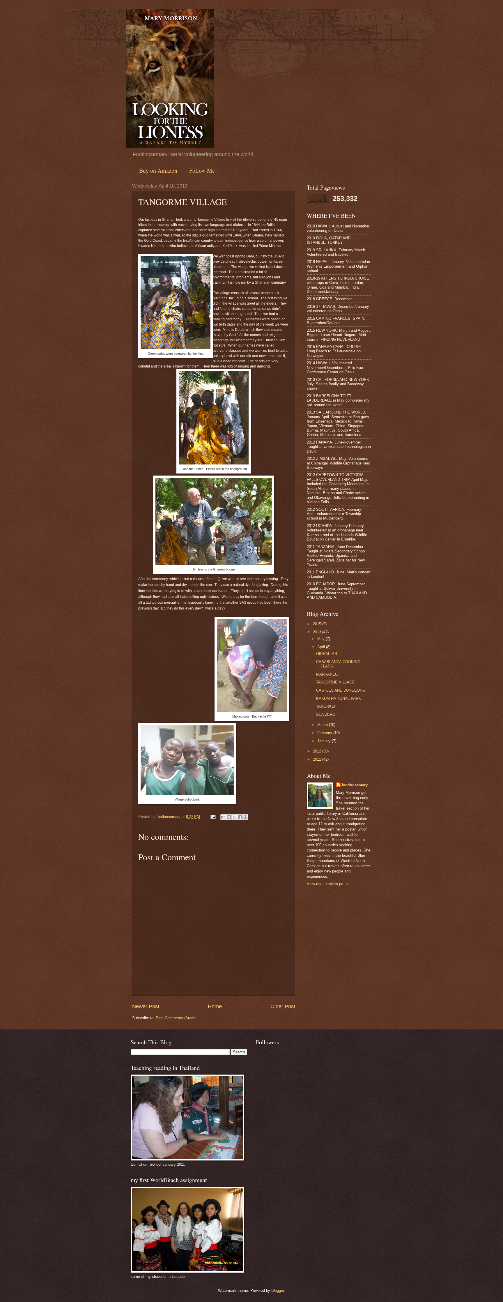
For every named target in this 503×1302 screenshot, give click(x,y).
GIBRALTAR (326, 653)
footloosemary (355, 785)
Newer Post (145, 1006)
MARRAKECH (328, 674)
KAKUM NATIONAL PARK (338, 698)
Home (215, 1006)
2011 (317, 759)
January (324, 741)
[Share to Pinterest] (245, 817)
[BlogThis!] (229, 817)
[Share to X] (234, 817)
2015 (317, 624)
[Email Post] (213, 817)
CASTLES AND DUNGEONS (340, 690)
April (321, 647)
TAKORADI (325, 706)
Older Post (282, 1006)
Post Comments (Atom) (176, 1018)
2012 (317, 751)
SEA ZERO (325, 714)
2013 (317, 632)
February (325, 733)
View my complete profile (328, 883)
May (321, 639)
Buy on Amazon (158, 170)
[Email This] (223, 817)
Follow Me (202, 170)
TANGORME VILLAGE (335, 682)
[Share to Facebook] (240, 817)
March (323, 724)
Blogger (277, 1290)
